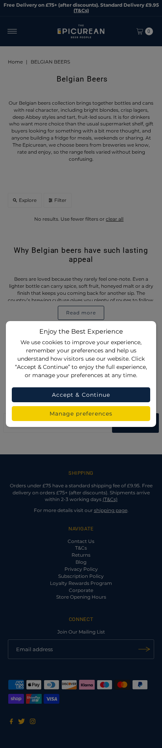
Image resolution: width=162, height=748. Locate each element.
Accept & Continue (81, 394)
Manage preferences (81, 413)
